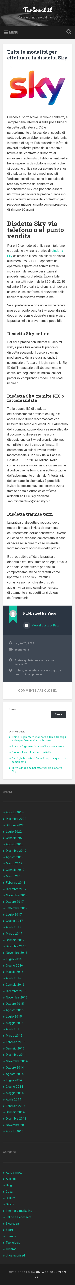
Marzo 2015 (14, 1035)
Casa (9, 1191)
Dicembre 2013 (16, 1118)
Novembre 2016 (17, 953)
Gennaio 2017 (15, 940)
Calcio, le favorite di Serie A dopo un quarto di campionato (38, 672)
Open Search (68, 32)
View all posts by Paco (45, 625)
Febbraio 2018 (15, 882)
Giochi (10, 1204)
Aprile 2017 (13, 927)
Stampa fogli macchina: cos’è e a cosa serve (38, 746)
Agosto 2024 (15, 812)
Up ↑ (37, 1276)
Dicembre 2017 (16, 889)
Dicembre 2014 (16, 1055)
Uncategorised (15, 1255)
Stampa (11, 1236)
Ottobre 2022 (15, 825)
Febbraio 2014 (15, 1106)
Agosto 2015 (15, 1010)
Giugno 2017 (14, 921)
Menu (13, 32)
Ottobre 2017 (15, 902)
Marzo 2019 (14, 863)
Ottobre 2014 (15, 1067)
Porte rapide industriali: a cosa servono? (34, 662)
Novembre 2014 (17, 1061)
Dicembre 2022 (16, 819)
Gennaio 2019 (15, 870)
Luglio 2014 (14, 1080)
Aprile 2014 (13, 1099)
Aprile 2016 (13, 978)
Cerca (12, 709)
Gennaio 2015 (15, 1048)
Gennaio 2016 (15, 984)
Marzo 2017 (14, 933)
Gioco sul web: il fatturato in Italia (31, 752)
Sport (9, 1230)
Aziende (11, 1179)
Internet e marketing (19, 1211)
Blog (9, 1185)
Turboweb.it (37, 10)
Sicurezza (12, 1223)
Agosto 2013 (15, 1131)
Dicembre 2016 (16, 946)
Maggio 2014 (15, 1093)
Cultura (10, 1198)
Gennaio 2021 (15, 838)
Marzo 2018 (14, 876)
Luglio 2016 (14, 959)
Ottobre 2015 (15, 1004)
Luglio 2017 (14, 914)
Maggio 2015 (15, 1023)
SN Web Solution (51, 1272)
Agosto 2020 (15, 844)
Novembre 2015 (17, 997)
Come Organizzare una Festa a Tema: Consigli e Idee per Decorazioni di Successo (39, 738)
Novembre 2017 (17, 895)
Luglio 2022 (14, 831)
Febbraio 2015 (15, 1042)
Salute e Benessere (18, 1217)
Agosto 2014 (15, 1074)
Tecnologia (22, 649)
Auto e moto (14, 1172)
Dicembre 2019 (16, 851)
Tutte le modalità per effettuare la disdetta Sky (37, 55)
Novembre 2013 (17, 1125)
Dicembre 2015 (16, 991)
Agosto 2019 (15, 857)
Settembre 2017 (17, 908)
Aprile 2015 (13, 1029)
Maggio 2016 (15, 972)
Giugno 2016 (14, 965)
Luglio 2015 (14, 1016)
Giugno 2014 (14, 1086)
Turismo (11, 1249)
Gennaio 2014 (15, 1112)
